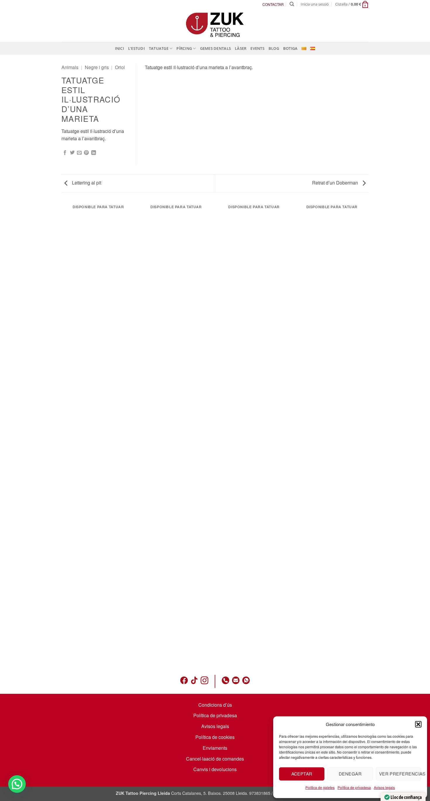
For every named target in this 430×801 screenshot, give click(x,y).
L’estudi (136, 48)
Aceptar (301, 774)
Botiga (290, 48)
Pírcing (184, 48)
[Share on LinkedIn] (93, 153)
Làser (240, 48)
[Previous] (62, 434)
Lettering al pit (86, 182)
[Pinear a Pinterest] (86, 153)
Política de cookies (215, 737)
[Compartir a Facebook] (65, 153)
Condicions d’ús (215, 704)
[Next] (367, 434)
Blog (274, 48)
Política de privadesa (354, 787)
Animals (69, 67)
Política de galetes (320, 787)
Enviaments (215, 747)
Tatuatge (158, 48)
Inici (119, 48)
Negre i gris (97, 67)
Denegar (350, 774)
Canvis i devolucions (215, 769)
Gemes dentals (215, 48)
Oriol (120, 67)
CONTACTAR (273, 4)
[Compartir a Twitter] (72, 153)
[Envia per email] (79, 153)
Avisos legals (384, 787)
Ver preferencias (400, 774)
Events (257, 48)
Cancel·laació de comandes (215, 758)
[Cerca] (292, 4)
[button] (418, 724)
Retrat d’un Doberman (335, 182)
